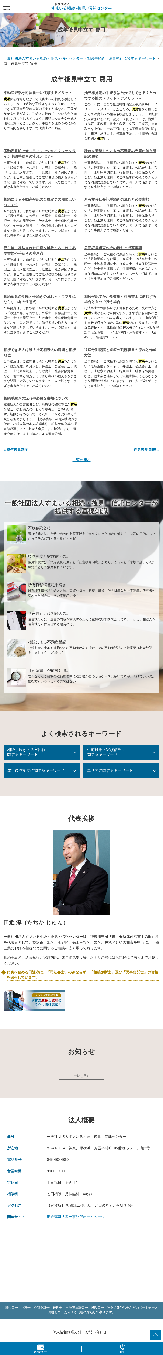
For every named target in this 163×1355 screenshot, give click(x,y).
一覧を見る (82, 1076)
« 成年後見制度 (16, 450)
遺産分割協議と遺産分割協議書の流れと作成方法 (120, 352)
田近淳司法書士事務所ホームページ (76, 1217)
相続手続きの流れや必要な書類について (36, 398)
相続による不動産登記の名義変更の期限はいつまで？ (40, 202)
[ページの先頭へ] (155, 1335)
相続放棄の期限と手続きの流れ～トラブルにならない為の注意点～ (40, 299)
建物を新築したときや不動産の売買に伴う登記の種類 (120, 154)
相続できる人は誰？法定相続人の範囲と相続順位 (40, 352)
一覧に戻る (82, 460)
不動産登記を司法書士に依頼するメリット (38, 93)
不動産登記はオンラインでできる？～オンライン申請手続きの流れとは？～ (40, 154)
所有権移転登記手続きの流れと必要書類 (116, 199)
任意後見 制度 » (146, 450)
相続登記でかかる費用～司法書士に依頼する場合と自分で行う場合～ (120, 299)
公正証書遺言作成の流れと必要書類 (113, 248)
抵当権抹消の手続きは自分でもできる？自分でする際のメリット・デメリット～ (120, 95)
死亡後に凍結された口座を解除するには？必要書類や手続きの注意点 (40, 251)
